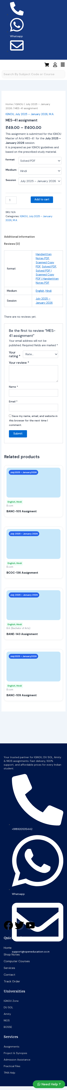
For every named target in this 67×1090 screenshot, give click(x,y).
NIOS (7, 1020)
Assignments (11, 1046)
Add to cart (41, 199)
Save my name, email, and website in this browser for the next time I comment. (33, 420)
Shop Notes (12, 954)
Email (13, 401)
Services (9, 968)
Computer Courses (17, 961)
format (10, 159)
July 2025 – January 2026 (31, 114)
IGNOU (19, 104)
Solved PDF (49, 266)
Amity (7, 1014)
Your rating (14, 354)
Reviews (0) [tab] (12, 244)
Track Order (12, 981)
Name (13, 386)
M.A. (51, 114)
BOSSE (8, 1027)
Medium (11, 169)
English (40, 291)
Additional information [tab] (19, 237)
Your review (19, 363)
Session (11, 180)
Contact (9, 975)
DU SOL (8, 1007)
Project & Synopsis (15, 1053)
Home (9, 104)
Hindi (48, 291)
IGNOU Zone (11, 1001)
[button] (62, 65)
